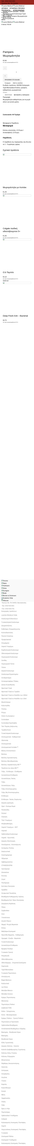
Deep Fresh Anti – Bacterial (15, 316)
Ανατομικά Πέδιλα (7, 1136)
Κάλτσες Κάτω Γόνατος (9, 1053)
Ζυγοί (3, 879)
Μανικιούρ (4, 1001)
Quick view (10, 183)
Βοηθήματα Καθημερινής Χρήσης (12, 896)
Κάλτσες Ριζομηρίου (8, 1056)
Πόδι (3, 1105)
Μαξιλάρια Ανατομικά (8, 931)
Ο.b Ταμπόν (8, 272)
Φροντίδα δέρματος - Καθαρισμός (12, 935)
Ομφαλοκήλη (5, 1098)
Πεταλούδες (5, 810)
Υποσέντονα (5, 917)
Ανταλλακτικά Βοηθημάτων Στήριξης (13, 1028)
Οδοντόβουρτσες (7, 959)
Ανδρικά (4, 1119)
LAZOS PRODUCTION (9, 615)
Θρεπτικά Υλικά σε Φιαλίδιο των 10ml (13, 698)
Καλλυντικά (5, 983)
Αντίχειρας (4, 1070)
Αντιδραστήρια (6, 678)
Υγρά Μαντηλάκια (8, 87)
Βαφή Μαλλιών (6, 980)
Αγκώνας (4, 1067)
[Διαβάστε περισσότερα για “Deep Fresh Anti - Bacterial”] (5, 312)
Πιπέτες (4, 709)
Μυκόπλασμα (5, 702)
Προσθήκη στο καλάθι (12, 79)
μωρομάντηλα (16, 90)
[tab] (8, 95)
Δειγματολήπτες (6, 625)
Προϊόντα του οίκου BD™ (9, 768)
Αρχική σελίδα (8, 11)
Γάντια (3, 667)
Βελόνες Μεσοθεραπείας (9, 761)
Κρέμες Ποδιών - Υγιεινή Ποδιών (12, 1018)
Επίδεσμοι (4, 796)
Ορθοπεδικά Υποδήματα (9, 1115)
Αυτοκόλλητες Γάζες (8, 785)
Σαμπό (3, 1126)
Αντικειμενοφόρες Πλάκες (9, 681)
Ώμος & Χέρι (5, 1108)
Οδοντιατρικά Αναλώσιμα (9, 653)
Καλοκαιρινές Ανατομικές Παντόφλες (13, 1122)
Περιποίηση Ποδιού (8, 1004)
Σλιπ (3, 914)
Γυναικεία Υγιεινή (7, 952)
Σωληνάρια (5, 719)
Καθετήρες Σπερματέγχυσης (10, 629)
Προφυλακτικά (6, 639)
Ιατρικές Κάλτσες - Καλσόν (10, 1046)
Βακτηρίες (4, 1035)
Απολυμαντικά (6, 744)
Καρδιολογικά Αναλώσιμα (10, 650)
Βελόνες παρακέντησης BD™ (11, 764)
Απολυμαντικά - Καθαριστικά (10, 737)
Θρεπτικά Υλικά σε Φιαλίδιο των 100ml (14, 695)
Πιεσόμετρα (5, 883)
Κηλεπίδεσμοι (6, 1088)
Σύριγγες (4, 816)
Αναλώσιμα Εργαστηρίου (9, 674)
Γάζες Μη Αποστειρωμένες (10, 792)
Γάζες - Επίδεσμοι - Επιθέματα (11, 771)
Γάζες (3, 782)
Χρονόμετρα (5, 869)
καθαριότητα (7, 90)
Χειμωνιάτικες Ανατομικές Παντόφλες (13, 1129)
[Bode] (4, 593)
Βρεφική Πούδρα (7, 949)
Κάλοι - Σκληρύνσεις (8, 1011)
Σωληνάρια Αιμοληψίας (9, 723)
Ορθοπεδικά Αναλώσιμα (9, 834)
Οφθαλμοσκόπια (6, 862)
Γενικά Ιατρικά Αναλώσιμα (10, 733)
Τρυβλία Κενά (6, 730)
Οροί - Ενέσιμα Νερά (8, 806)
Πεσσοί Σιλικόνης (7, 636)
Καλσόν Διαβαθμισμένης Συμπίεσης (13, 1049)
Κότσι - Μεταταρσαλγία (9, 1015)
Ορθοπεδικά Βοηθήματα (9, 1025)
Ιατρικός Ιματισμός (7, 803)
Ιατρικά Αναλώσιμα (7, 671)
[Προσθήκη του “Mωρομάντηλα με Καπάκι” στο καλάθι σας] (5, 183)
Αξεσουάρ (4, 740)
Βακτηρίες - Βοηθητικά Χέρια (10, 1032)
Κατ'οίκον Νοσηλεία (8, 886)
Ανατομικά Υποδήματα (8, 1140)
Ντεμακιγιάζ (5, 956)
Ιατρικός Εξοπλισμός (8, 841)
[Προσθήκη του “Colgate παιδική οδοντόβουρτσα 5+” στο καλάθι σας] (5, 224)
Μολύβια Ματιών (7, 990)
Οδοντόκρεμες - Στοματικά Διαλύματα (13, 962)
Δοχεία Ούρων (6, 921)
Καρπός (4, 1084)
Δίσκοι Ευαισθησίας (8, 685)
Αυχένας (4, 1077)
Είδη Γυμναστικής (7, 1042)
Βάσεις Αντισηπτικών (8, 751)
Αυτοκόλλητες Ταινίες (8, 778)
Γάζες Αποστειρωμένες (9, 789)
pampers (24, 87)
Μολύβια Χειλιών (7, 994)
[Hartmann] (5, 585)
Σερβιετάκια (5, 910)
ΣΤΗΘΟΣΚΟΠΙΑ (6, 865)
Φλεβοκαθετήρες (7, 823)
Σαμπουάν (4, 966)
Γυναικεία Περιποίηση (8, 973)
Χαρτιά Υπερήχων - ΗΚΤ (9, 827)
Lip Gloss (4, 987)
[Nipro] (4, 583)
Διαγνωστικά (5, 851)
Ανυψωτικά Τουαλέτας (8, 893)
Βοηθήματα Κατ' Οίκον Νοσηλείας (12, 900)
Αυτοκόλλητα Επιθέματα (9, 775)
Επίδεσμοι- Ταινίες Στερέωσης (11, 799)
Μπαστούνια (5, 1060)
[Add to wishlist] (20, 183)
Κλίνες (3, 928)
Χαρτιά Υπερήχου (7, 646)
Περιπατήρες (5, 1112)
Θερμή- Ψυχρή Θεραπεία (9, 924)
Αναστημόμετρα (6, 855)
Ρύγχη (3, 712)
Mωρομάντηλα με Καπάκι (14, 187)
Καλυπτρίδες (5, 705)
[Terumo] (4, 580)
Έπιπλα (4, 876)
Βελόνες (4, 754)
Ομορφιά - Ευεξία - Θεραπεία (11, 938)
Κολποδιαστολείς (7, 632)
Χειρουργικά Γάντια (7, 664)
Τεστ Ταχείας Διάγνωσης (9, 726)
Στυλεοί (3, 813)
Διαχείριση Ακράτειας (8, 903)
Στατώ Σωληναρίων (7, 716)
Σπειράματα (5, 643)
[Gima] (4, 588)
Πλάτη (3, 1102)
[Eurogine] (5, 590)
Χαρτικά (4, 830)
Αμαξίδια (4, 890)
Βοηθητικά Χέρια (7, 1039)
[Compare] (15, 183)
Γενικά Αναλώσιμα (16, 14)
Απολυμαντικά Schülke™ (9, 747)
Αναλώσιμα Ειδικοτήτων (9, 618)
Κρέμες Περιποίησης (8, 997)
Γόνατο (3, 1081)
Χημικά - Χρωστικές (8, 837)
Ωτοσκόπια (5, 872)
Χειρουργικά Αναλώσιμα (9, 657)
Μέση (3, 1095)
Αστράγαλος (5, 1074)
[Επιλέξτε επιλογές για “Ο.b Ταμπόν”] (5, 268)
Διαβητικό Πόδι (6, 1008)
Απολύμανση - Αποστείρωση (11, 844)
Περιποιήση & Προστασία (10, 1022)
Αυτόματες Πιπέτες (7, 848)
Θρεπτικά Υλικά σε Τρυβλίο (10, 691)
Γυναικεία (4, 1133)
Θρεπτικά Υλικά (6, 688)
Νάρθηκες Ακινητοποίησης (10, 1063)
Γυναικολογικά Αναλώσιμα (10, 622)
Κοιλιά (3, 1091)
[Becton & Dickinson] (8, 595)
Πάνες (3, 907)
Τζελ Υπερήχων (6, 820)
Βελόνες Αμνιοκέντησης (9, 757)
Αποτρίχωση (5, 976)
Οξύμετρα (4, 858)
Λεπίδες (4, 660)
